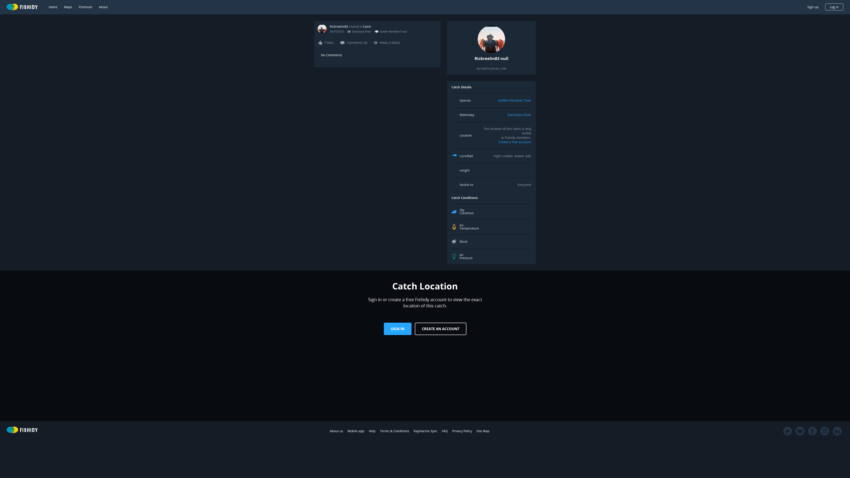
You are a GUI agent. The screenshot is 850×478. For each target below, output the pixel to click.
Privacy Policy (462, 431)
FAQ (445, 431)
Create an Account (440, 328)
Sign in (397, 328)
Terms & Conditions (394, 431)
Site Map (482, 431)
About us (336, 431)
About (103, 7)
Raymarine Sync (425, 431)
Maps (68, 7)
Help (372, 431)
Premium (85, 7)
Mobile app (356, 431)
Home (53, 7)
